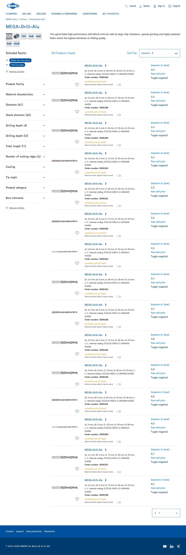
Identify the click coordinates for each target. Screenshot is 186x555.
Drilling (41, 13)
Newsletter (49, 531)
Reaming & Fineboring (64, 13)
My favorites (111, 13)
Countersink (90, 13)
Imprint (20, 531)
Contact (9, 531)
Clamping (11, 13)
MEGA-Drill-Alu (94, 65)
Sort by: (132, 53)
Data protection (34, 531)
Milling (26, 13)
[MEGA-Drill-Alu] (64, 73)
